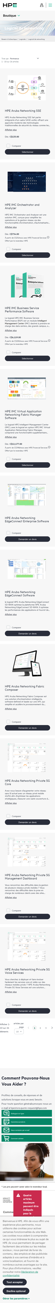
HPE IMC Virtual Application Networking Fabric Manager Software (23, 414)
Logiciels (22, 39)
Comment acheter (17, 1138)
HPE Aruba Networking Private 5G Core (27, 782)
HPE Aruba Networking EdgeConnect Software (20, 593)
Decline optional (16, 1291)
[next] (52, 1027)
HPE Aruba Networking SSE (23, 110)
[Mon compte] (42, 5)
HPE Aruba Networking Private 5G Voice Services (27, 970)
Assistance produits (18, 1121)
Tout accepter (15, 1282)
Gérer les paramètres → (16, 1298)
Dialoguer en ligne (17, 1113)
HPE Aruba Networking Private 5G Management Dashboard (27, 876)
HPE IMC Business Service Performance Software (22, 309)
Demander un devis (27, 539)
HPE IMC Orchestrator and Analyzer (22, 206)
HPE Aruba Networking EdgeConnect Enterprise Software (27, 519)
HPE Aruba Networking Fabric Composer (24, 687)
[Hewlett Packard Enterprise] (10, 5)
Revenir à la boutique (9, 39)
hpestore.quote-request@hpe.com (29, 1107)
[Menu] (50, 5)
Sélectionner (27, 151)
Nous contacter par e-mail (20, 1130)
